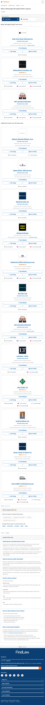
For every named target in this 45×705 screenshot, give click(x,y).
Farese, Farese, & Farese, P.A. (22, 452)
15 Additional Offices (30, 331)
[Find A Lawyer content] (42, 683)
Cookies (17, 701)
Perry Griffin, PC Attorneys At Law (22, 484)
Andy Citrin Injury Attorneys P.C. (22, 39)
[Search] (42, 2)
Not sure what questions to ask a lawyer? (14, 610)
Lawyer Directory (4, 5)
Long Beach (16, 526)
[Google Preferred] (22, 675)
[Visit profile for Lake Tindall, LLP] (22, 381)
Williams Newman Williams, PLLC (22, 139)
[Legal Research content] (42, 691)
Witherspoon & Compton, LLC (22, 70)
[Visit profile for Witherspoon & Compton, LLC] (22, 64)
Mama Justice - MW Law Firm (22, 170)
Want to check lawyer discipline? (11, 627)
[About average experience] (40, 86)
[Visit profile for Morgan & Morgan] (22, 227)
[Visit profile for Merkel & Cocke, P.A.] (22, 195)
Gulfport (4, 526)
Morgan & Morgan (22, 233)
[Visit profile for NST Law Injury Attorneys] (22, 95)
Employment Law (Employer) (19, 517)
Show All (2, 532)
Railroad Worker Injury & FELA (9, 520)
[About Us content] (42, 679)
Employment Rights (7, 517)
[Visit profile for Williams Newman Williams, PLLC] (22, 133)
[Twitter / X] (10, 675)
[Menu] (1, 2)
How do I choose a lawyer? (10, 578)
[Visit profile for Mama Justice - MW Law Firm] (22, 164)
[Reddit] (18, 675)
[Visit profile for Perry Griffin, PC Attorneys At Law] (22, 477)
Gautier (21, 526)
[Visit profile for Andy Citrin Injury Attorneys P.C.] (22, 33)
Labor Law (29, 517)
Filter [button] (3, 11)
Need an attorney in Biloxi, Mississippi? (13, 559)
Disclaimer (12, 701)
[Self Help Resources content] (42, 687)
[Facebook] (2, 675)
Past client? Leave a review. (22, 41)
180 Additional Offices (33, 237)
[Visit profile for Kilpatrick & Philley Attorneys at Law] (22, 256)
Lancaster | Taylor (22, 356)
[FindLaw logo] (7, 2)
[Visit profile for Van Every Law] (22, 287)
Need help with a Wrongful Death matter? (14, 541)
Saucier (26, 526)
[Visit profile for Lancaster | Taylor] (22, 350)
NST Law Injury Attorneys (22, 101)
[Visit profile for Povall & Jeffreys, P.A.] (22, 415)
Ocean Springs (10, 526)
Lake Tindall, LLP (22, 387)
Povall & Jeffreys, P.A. (22, 421)
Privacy (6, 701)
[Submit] (40, 668)
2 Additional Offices (31, 45)
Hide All (7, 532)
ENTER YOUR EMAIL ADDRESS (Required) (9, 665)
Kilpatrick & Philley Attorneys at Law (22, 262)
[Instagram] (14, 675)
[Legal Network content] (42, 695)
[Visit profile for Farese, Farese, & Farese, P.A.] (22, 446)
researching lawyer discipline (15, 632)
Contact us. (8, 660)
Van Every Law (22, 293)
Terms (2, 701)
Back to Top (23, 646)
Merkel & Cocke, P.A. (22, 202)
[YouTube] (6, 675)
